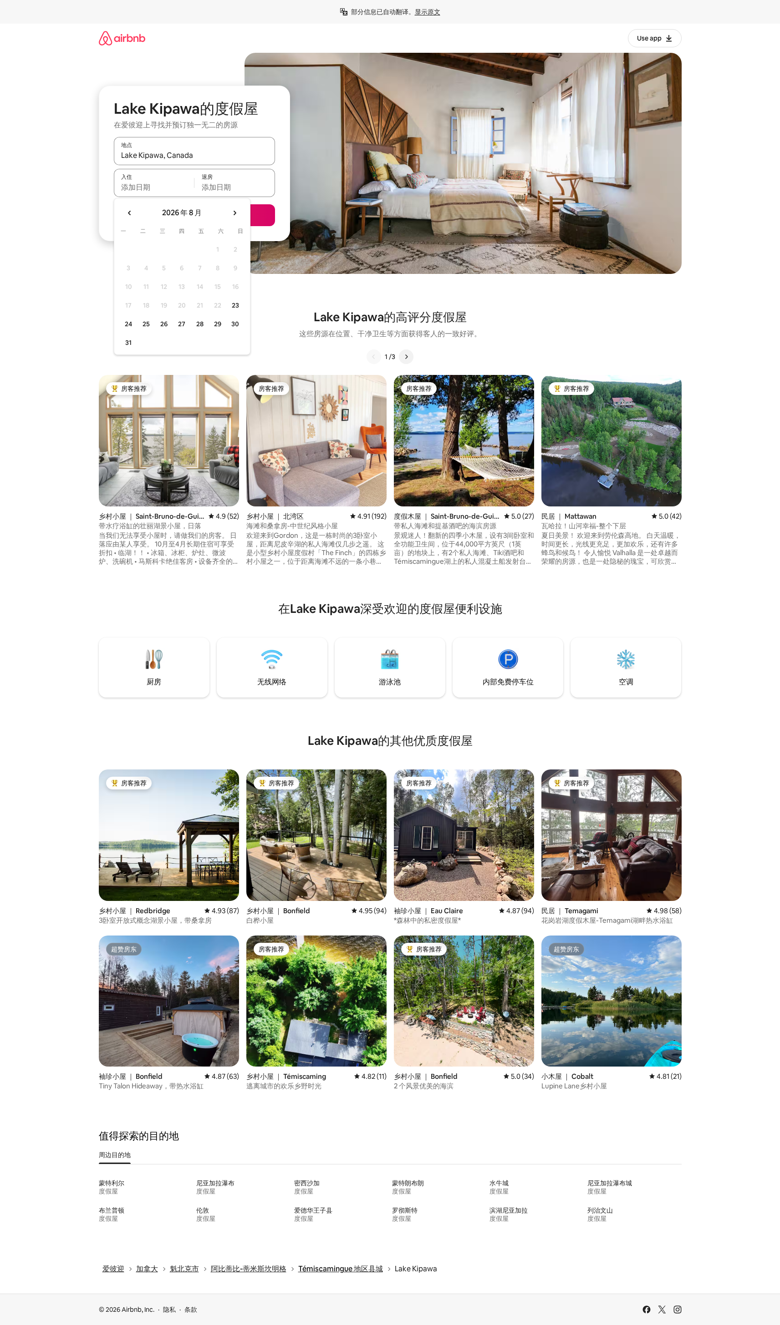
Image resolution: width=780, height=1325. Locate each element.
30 (235, 324)
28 (200, 324)
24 (128, 324)
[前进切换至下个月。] (234, 213)
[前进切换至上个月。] (130, 213)
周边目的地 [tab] (115, 1155)
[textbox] (154, 187)
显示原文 (427, 12)
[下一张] (406, 356)
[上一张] (374, 356)
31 (128, 343)
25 (146, 324)
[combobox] (194, 155)
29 (217, 324)
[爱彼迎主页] (122, 38)
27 (181, 324)
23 (235, 305)
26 (164, 324)
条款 (190, 1309)
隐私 (169, 1309)
